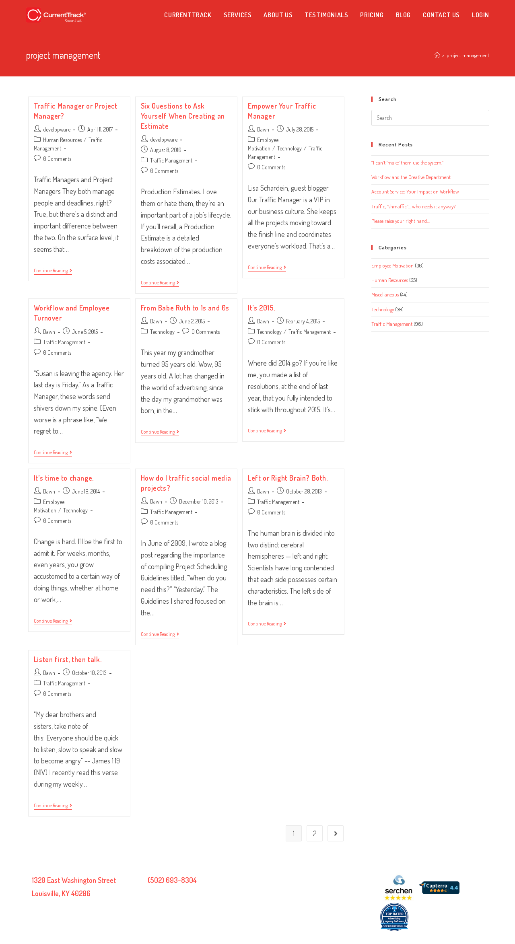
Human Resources (62, 139)
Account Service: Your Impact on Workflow (415, 191)
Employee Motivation (392, 265)
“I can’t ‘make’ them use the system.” (407, 162)
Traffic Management (171, 160)
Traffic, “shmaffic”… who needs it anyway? (413, 206)
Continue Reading (53, 271)
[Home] (437, 55)
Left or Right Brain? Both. (288, 477)
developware (56, 129)
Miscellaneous (385, 294)
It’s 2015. (261, 307)
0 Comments (57, 158)
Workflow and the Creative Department (411, 177)
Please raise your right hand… (400, 221)
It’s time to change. (64, 477)
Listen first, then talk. (67, 659)
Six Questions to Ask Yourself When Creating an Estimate (183, 115)
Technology (289, 148)
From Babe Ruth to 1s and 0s (185, 307)
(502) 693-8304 (172, 880)
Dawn (263, 129)
